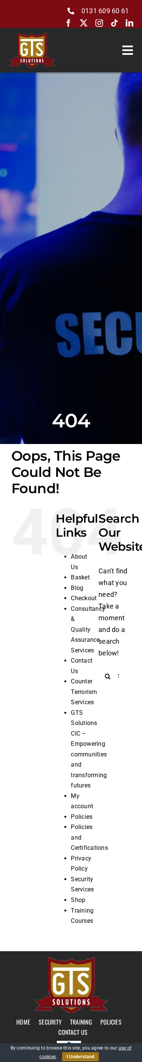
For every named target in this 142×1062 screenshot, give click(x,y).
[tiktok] (114, 23)
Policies (81, 816)
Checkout (84, 598)
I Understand (80, 1056)
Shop (78, 900)
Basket (80, 577)
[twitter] (83, 23)
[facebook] (68, 23)
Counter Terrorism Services (84, 692)
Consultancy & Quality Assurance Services (88, 629)
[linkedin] (129, 23)
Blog (77, 588)
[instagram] (99, 23)
